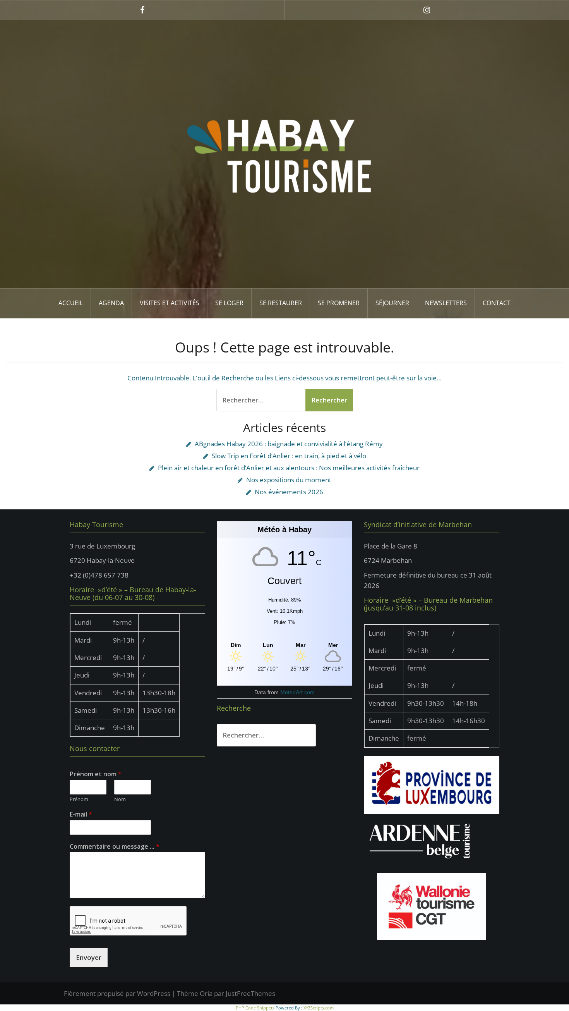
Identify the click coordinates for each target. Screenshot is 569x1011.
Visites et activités (169, 303)
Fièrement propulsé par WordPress (117, 993)
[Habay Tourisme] (284, 153)
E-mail (81, 814)
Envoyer (88, 957)
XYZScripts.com (318, 1008)
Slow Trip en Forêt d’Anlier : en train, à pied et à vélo (289, 455)
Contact (497, 303)
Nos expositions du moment (288, 479)
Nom (120, 799)
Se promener (339, 303)
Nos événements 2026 (289, 491)
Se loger (229, 303)
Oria (206, 993)
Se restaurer (280, 303)
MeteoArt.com (297, 692)
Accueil (70, 303)
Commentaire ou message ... (114, 846)
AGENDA (111, 303)
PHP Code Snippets (255, 1008)
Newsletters (446, 303)
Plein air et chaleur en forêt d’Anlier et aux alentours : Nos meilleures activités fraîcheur (289, 467)
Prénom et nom (96, 774)
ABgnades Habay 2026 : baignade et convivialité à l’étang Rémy (289, 443)
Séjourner (392, 303)
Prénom (79, 799)
